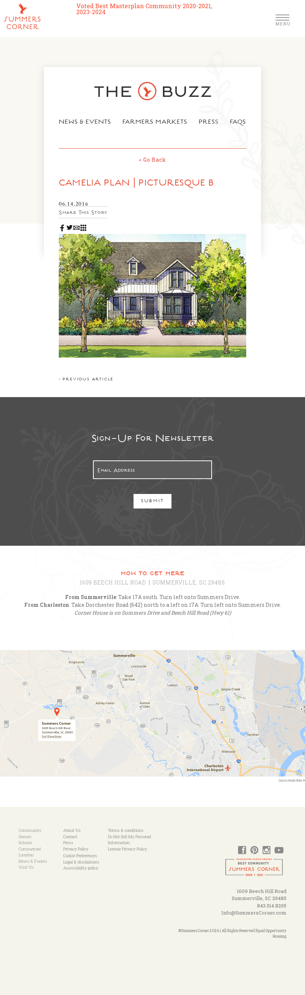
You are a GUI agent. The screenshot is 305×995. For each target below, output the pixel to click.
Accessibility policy (80, 868)
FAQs (238, 122)
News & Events (85, 122)
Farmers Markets (155, 122)
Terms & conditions (126, 830)
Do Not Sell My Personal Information (129, 840)
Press (209, 122)
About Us (72, 830)
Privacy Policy (75, 849)
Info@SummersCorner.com (253, 912)
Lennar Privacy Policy (127, 849)
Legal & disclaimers (81, 862)
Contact (70, 836)
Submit (152, 501)
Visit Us (26, 867)
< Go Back (152, 159)
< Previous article (86, 380)
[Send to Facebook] (62, 226)
